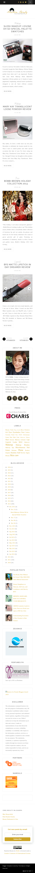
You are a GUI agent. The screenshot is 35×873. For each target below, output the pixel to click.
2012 (9, 557)
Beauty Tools (9, 430)
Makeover (27, 442)
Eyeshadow (17, 432)
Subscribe (18, 839)
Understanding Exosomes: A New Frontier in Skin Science (21, 618)
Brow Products (25, 430)
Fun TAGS (18, 435)
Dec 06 (13, 520)
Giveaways (26, 435)
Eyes (10, 432)
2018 (9, 490)
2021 (9, 481)
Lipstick (18, 262)
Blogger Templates (7, 866)
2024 (9, 473)
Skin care (14, 455)
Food (12, 435)
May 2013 (12, 543)
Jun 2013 (12, 540)
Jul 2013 (11, 537)
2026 (9, 467)
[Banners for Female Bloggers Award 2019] (17, 694)
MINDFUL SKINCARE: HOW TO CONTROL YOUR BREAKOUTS (20, 598)
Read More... (8, 91)
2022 (9, 478)
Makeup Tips (10, 447)
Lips (28, 440)
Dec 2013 (12, 506)
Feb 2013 (12, 551)
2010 (9, 562)
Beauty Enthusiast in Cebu (10, 819)
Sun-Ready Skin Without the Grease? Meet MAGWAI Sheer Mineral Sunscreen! (21, 577)
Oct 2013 (12, 529)
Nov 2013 (12, 526)
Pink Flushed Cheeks (9, 817)
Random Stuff (15, 453)
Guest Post (9, 437)
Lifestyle (23, 439)
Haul (7, 440)
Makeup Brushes (23, 445)
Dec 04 (13, 523)
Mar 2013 (12, 548)
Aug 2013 (12, 534)
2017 (9, 492)
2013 (9, 504)
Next (29, 51)
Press (17, 178)
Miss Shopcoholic (8, 814)
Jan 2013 (12, 554)
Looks (15, 442)
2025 (9, 470)
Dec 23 (13, 509)
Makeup (17, 23)
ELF (7, 432)
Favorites (8, 435)
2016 (9, 495)
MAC (21, 442)
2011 (9, 560)
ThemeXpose (21, 866)
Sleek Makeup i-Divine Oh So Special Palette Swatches (17, 29)
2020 (9, 484)
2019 (9, 487)
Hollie (18, 851)
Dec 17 (13, 517)
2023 (9, 475)
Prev (5, 51)
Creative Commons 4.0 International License (17, 853)
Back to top (27, 871)
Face (23, 432)
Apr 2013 (12, 545)
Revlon (23, 453)
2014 (9, 501)
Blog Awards (17, 430)
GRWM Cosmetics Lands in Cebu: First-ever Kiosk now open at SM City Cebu (21, 608)
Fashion (27, 432)
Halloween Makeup (24, 437)
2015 (9, 498)
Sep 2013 (12, 531)
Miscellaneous (20, 447)
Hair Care (16, 437)
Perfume (14, 450)
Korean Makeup (15, 439)
